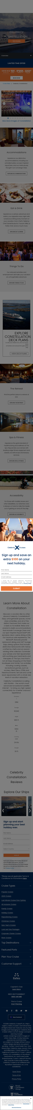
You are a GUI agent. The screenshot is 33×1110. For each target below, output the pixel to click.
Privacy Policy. (28, 583)
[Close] (31, 1099)
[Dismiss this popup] (30, 520)
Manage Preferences (16, 1107)
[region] (16, 1103)
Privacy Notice (26, 1103)
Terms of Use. (11, 1104)
